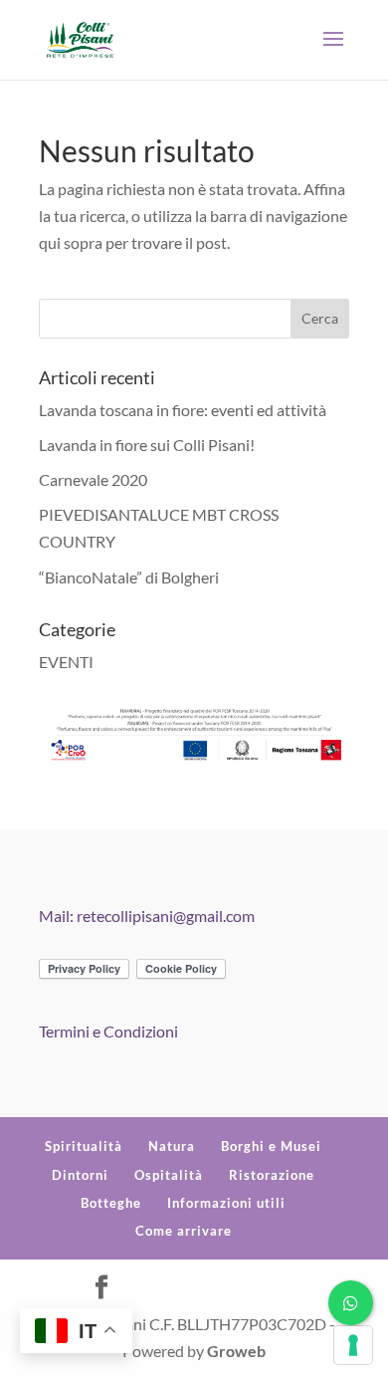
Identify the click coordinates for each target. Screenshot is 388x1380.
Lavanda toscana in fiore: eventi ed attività (182, 409)
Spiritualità (83, 1146)
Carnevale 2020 (93, 479)
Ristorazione (271, 1175)
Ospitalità (168, 1175)
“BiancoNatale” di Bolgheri (129, 577)
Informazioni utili (226, 1203)
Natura (171, 1146)
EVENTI (66, 661)
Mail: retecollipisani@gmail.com (147, 915)
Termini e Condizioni (108, 1031)
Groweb (236, 1350)
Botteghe (111, 1203)
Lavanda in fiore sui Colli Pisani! (147, 444)
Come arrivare (183, 1231)
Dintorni (80, 1175)
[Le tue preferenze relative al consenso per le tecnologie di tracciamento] (353, 1345)
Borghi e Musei (271, 1146)
